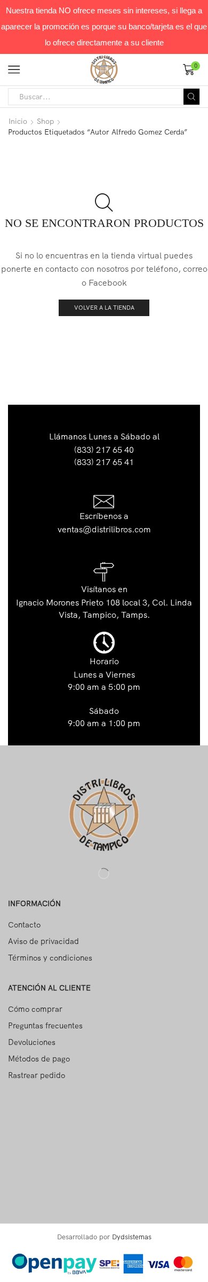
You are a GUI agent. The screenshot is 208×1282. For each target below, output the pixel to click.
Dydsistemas (131, 1236)
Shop (45, 121)
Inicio (18, 121)
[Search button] (191, 97)
